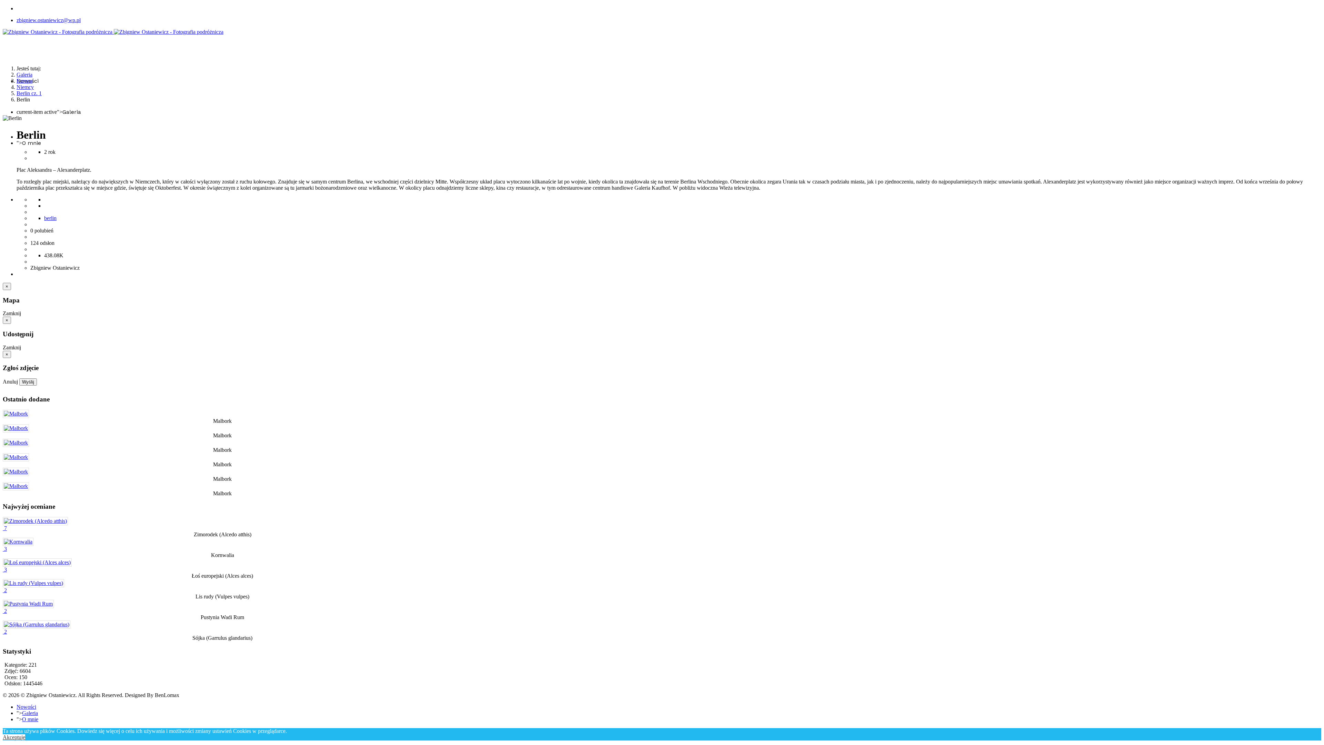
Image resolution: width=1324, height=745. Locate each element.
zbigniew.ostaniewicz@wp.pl (49, 20)
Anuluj (10, 382)
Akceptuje (14, 737)
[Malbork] (16, 414)
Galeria (71, 112)
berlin (50, 218)
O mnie (31, 143)
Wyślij (28, 382)
